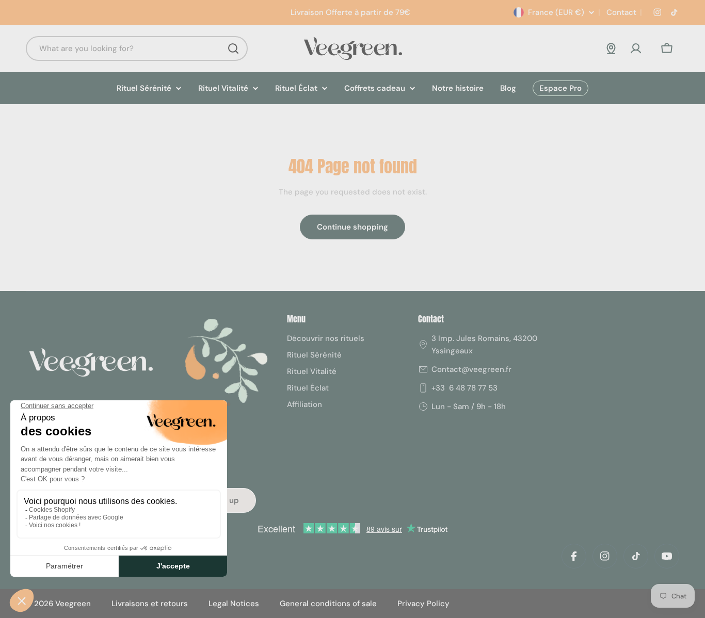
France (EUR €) (556, 12)
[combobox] (137, 48)
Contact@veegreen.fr (471, 369)
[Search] (233, 48)
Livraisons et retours (149, 603)
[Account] (636, 48)
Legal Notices (234, 603)
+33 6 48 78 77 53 (464, 388)
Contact (620, 12)
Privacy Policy (423, 603)
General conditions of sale (328, 603)
